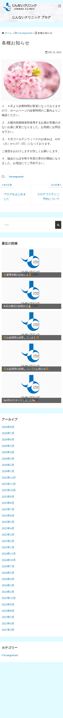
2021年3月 (8, 629)
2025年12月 (9, 477)
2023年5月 (8, 617)
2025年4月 (8, 528)
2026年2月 (8, 464)
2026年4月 (8, 452)
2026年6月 (8, 439)
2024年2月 (8, 591)
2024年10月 (9, 560)
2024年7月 (8, 566)
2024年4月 (8, 579)
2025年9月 (8, 496)
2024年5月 (8, 572)
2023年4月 (8, 623)
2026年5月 (8, 445)
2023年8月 (8, 610)
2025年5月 (8, 521)
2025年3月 (8, 534)
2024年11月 (9, 553)
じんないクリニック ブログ (31, 17)
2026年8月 (8, 426)
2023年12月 (9, 598)
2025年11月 (9, 483)
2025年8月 (8, 502)
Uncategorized (16, 176)
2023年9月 (8, 604)
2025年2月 (8, 541)
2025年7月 (8, 509)
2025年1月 (8, 547)
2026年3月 (8, 458)
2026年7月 (8, 433)
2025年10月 (9, 490)
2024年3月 (8, 585)
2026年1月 (8, 471)
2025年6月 (8, 515)
